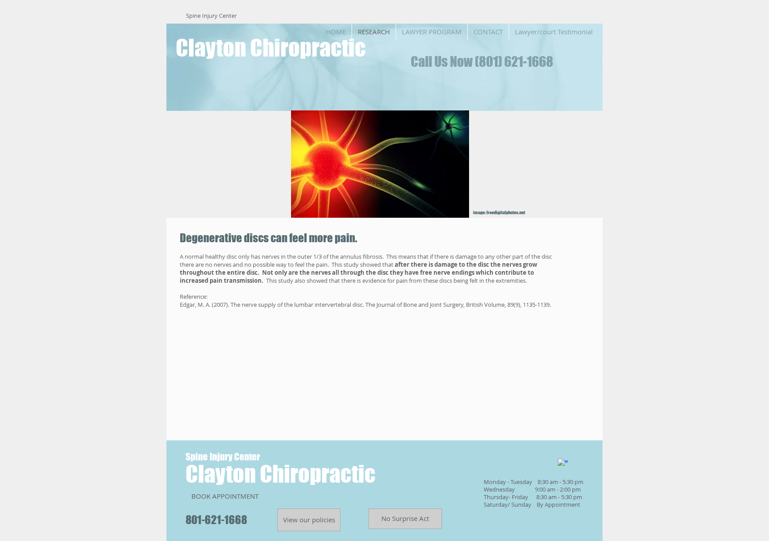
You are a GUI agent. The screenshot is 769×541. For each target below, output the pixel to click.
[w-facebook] (563, 464)
